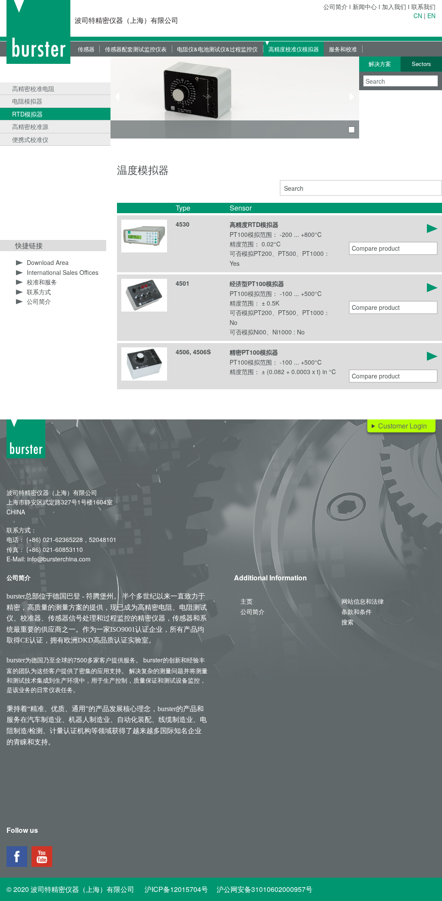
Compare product (376, 248)
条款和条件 (356, 611)
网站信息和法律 (362, 601)
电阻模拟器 (27, 101)
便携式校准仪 (30, 139)
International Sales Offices (62, 272)
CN (418, 15)
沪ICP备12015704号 (176, 889)
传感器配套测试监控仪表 (136, 49)
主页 (246, 601)
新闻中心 (365, 6)
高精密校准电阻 (33, 88)
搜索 (347, 621)
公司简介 (335, 6)
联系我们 (423, 6)
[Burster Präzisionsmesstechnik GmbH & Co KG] (38, 32)
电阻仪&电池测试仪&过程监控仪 (217, 49)
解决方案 (380, 64)
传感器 (86, 49)
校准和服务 (42, 281)
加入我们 (394, 6)
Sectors (421, 64)
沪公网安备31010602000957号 (265, 889)
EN (431, 15)
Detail (393, 228)
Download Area (48, 262)
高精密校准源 (30, 126)
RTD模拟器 (27, 114)
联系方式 (39, 291)
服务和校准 (343, 49)
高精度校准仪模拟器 (293, 49)
